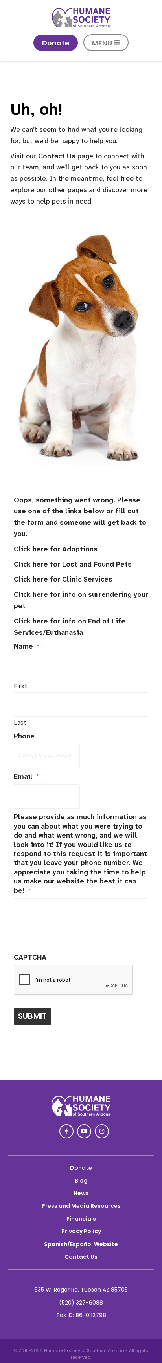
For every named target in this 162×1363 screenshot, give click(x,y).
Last (20, 723)
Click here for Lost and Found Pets (73, 564)
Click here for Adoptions (56, 549)
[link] (81, 25)
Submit (32, 1015)
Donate (81, 1168)
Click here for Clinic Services (63, 579)
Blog (81, 1181)
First (20, 686)
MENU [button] (103, 43)
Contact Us (56, 156)
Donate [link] (55, 43)
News (81, 1193)
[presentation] (73, 980)
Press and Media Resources (81, 1206)
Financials (81, 1219)
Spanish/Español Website (81, 1244)
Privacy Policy (81, 1231)
